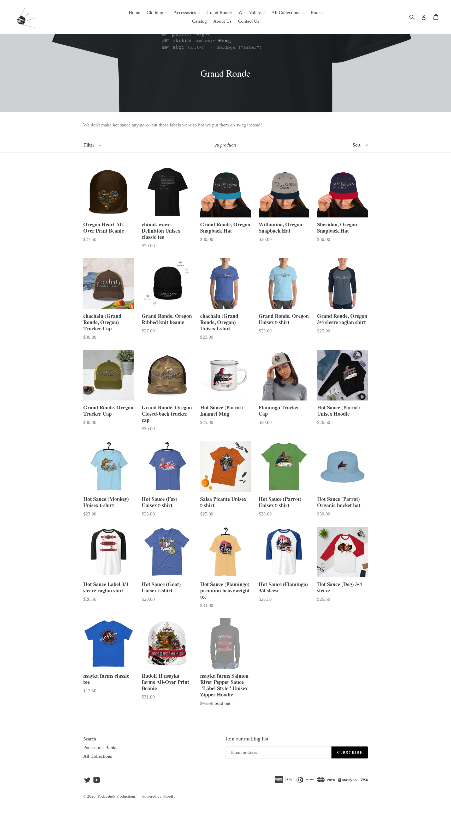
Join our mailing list (247, 739)
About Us (222, 21)
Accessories (185, 12)
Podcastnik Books (100, 747)
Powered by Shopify (158, 796)
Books (317, 12)
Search (89, 739)
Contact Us (248, 21)
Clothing (155, 12)
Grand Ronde (219, 12)
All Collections (286, 12)
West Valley (250, 12)
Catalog (199, 21)
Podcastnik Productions (117, 796)
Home (134, 12)
